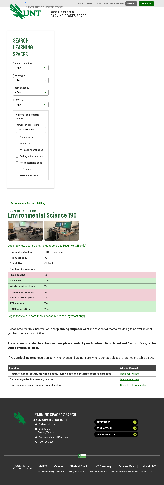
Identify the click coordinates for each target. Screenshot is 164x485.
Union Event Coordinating (133, 385)
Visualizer (25, 143)
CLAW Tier (19, 100)
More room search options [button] (27, 116)
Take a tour (104, 428)
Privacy (111, 471)
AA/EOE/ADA (102, 471)
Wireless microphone (31, 150)
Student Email (101, 4)
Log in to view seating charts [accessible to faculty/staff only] (47, 245)
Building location (22, 63)
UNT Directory (117, 4)
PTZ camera (26, 169)
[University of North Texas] (16, 11)
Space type (19, 75)
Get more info (106, 434)
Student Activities (129, 379)
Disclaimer (93, 471)
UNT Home (148, 471)
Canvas (89, 4)
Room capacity (21, 87)
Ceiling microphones (31, 156)
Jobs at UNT (148, 466)
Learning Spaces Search (68, 15)
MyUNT (81, 4)
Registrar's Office (129, 373)
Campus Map (126, 466)
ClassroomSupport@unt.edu (53, 437)
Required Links (137, 471)
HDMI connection (29, 175)
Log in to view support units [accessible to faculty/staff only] (46, 316)
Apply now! (104, 422)
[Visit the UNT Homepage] (36, 11)
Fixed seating (27, 137)
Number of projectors (27, 124)
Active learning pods (31, 162)
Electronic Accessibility (123, 471)
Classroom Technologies (61, 11)
